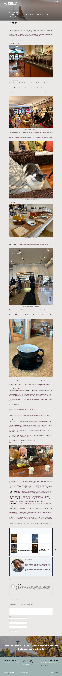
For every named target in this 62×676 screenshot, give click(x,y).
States (38, 1)
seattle (13, 579)
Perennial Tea (13, 503)
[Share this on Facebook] (47, 23)
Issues (10, 12)
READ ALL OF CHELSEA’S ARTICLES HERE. (31, 572)
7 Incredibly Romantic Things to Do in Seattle (27, 550)
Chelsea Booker (14, 22)
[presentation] (14, 538)
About (47, 1)
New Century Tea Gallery (15, 485)
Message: (11, 606)
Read (29, 1)
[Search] (53, 2)
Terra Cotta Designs (7, 673)
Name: (10, 616)
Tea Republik (11, 421)
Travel (13, 12)
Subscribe (24, 1)
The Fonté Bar (42, 550)
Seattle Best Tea (14, 495)
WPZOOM (56, 672)
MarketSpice (13, 491)
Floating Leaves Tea (14, 498)
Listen (43, 1)
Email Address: (11, 620)
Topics (33, 1)
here (4, 667)
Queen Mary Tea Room (29, 390)
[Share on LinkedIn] (51, 23)
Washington (17, 12)
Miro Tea (11, 240)
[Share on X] (49, 23)
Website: (10, 624)
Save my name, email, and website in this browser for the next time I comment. (22, 629)
